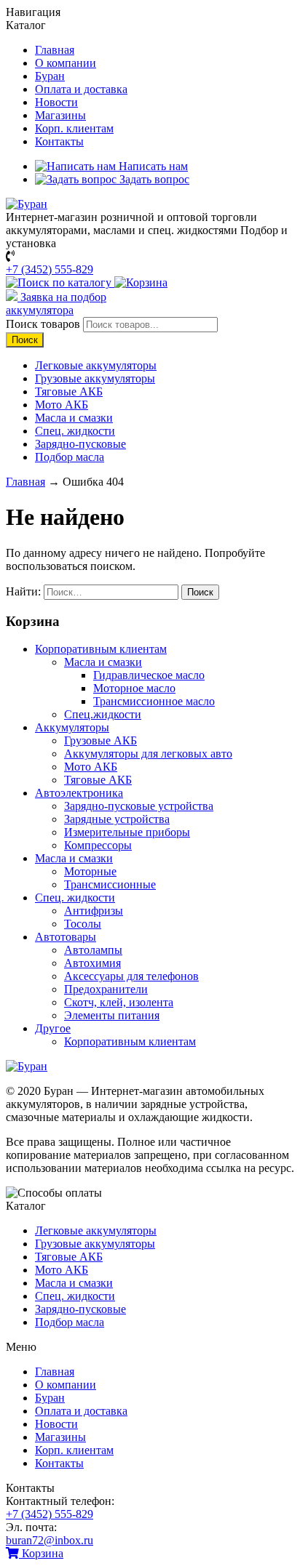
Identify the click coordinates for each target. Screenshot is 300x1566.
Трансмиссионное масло (154, 701)
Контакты (59, 141)
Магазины (60, 115)
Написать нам (152, 166)
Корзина (41, 1553)
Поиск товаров (43, 324)
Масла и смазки (74, 417)
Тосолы (82, 923)
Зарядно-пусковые (80, 444)
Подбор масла (69, 457)
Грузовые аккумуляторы (95, 378)
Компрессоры (98, 845)
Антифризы (93, 910)
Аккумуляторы (72, 727)
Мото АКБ (61, 404)
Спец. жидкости (75, 431)
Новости (56, 102)
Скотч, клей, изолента (118, 1002)
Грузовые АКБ (100, 740)
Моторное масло (134, 688)
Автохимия (92, 963)
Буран (50, 76)
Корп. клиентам (74, 128)
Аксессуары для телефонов (131, 976)
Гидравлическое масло (149, 675)
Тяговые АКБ (69, 391)
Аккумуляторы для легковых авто (148, 753)
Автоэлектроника (79, 793)
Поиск (25, 339)
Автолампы (93, 950)
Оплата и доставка (81, 89)
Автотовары (65, 937)
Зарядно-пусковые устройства (138, 806)
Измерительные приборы (127, 832)
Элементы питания (111, 1015)
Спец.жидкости (102, 714)
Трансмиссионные (110, 884)
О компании (65, 63)
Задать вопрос (153, 179)
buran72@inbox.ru (49, 1540)
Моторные (90, 871)
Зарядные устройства (117, 819)
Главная (54, 50)
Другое (53, 1028)
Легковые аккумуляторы (96, 365)
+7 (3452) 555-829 (49, 269)
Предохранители (106, 989)
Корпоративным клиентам (101, 649)
